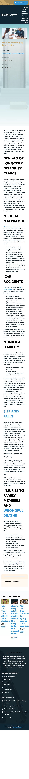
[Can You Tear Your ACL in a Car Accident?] (5, 601)
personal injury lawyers (16, 563)
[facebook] (5, 67)
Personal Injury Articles (18, 53)
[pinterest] (10, 67)
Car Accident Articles (3, 626)
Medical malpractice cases (11, 227)
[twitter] (2, 67)
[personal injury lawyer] (14, 653)
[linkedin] (10, 717)
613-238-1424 (10, 709)
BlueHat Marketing (17, 727)
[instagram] (8, 67)
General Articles (6, 53)
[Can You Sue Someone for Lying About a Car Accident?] (24, 601)
